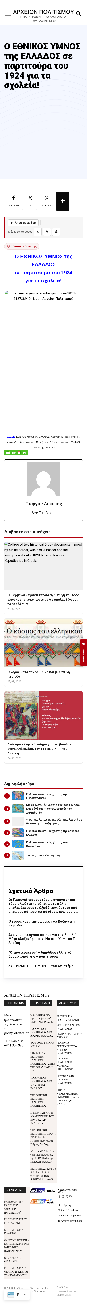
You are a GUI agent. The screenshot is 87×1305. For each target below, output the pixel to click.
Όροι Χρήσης (65, 1205)
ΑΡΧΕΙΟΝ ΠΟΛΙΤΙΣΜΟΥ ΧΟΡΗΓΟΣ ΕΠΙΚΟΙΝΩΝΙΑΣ (66, 1063)
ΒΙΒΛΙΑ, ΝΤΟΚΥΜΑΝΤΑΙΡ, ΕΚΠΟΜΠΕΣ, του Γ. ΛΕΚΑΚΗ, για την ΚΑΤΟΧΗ (68, 1097)
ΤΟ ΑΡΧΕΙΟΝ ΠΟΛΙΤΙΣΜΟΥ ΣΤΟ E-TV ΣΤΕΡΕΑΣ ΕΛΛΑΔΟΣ (42, 1083)
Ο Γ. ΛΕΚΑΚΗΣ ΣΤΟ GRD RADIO (15, 1259)
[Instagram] (63, 1197)
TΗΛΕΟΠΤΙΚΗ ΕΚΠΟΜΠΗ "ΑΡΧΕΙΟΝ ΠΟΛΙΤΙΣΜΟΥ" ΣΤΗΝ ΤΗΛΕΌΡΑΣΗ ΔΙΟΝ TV (42, 1061)
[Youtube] (70, 1197)
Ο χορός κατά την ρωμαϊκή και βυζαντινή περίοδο (41, 923)
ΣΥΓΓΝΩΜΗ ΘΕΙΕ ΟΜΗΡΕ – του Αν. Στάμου (41, 966)
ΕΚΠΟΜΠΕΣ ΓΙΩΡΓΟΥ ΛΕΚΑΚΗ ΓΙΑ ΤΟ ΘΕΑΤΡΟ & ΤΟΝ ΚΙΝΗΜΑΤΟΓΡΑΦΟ (43, 1174)
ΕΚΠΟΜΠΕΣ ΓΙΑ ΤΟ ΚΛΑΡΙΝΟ (15, 1231)
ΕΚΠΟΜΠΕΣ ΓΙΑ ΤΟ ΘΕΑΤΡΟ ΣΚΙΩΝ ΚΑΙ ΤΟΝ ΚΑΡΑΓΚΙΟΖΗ (16, 1271)
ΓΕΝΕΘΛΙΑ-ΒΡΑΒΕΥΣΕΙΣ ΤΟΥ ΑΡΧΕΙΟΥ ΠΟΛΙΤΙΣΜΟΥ (67, 1048)
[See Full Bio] (53, 513)
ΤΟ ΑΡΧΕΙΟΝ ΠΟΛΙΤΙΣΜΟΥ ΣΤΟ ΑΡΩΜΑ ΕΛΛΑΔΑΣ (41, 1032)
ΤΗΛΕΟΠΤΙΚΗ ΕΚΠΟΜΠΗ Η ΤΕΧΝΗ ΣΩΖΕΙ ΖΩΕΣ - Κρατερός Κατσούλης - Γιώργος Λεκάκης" (43, 1137)
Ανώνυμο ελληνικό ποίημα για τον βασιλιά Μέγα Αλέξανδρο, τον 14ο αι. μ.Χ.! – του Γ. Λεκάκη (42, 939)
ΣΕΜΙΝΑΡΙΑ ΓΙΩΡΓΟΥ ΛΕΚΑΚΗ (69, 1035)
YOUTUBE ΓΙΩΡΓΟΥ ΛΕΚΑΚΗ (42, 1044)
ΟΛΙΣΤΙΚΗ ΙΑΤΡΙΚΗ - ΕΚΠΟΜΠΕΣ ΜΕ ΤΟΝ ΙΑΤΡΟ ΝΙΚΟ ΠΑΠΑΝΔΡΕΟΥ (16, 1245)
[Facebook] (59, 1197)
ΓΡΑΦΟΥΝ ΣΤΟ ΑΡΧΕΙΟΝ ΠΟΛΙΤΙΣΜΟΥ (65, 1079)
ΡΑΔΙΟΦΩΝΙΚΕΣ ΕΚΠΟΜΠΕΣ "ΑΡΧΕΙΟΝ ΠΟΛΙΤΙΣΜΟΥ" (13, 1207)
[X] (67, 1197)
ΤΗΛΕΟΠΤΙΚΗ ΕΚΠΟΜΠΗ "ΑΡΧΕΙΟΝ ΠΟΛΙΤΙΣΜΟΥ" (39, 1100)
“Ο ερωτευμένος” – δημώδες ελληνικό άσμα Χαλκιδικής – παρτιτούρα (39, 954)
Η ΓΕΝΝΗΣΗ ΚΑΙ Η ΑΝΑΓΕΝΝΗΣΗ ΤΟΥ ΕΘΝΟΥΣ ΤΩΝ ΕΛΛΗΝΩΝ (42, 1118)
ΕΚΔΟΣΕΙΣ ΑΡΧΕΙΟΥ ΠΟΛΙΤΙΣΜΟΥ (69, 1026)
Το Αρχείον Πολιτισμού (70, 1220)
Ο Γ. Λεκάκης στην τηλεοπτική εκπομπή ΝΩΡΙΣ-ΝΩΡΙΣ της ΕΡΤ (43, 1018)
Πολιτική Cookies (68, 1210)
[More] (62, 201)
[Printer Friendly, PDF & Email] (16, 454)
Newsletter (83, 652)
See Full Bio (41, 513)
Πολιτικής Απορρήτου (69, 1215)
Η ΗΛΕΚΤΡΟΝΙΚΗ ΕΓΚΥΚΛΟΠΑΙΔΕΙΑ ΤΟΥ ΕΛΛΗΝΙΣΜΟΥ (43, 19)
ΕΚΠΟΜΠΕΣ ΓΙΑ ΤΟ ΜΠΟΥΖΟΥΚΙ (15, 1220)
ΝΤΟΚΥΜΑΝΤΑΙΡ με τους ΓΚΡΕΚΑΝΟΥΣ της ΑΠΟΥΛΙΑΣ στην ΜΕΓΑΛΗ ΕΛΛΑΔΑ (42, 1156)
